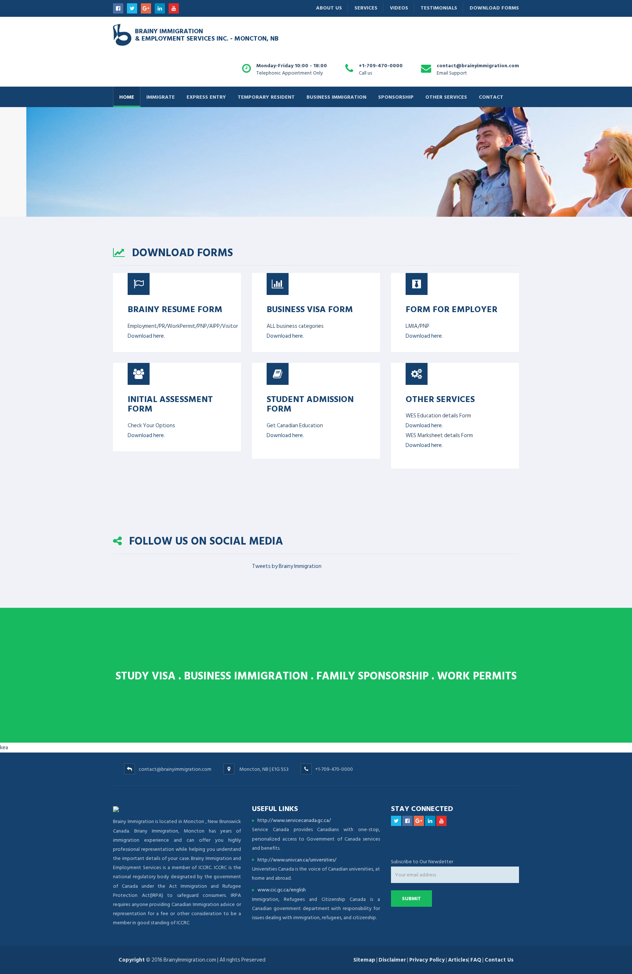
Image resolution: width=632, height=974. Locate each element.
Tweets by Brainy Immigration (286, 566)
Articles (458, 959)
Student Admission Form (310, 403)
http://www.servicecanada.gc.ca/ (294, 820)
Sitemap (364, 959)
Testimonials (439, 8)
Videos (399, 8)
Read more (123, 197)
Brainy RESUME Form (175, 308)
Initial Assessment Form (170, 403)
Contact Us (499, 959)
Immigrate (160, 97)
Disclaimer (392, 959)
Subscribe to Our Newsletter (422, 861)
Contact (491, 97)
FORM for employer (451, 308)
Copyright (131, 959)
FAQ (475, 959)
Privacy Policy (427, 959)
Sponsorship (396, 97)
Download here (146, 336)
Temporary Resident (266, 97)
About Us (329, 8)
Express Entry (206, 97)
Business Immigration (336, 97)
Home (126, 97)
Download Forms (494, 8)
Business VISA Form (310, 308)
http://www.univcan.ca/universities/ (296, 860)
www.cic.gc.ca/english (281, 890)
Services (365, 8)
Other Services (446, 97)
